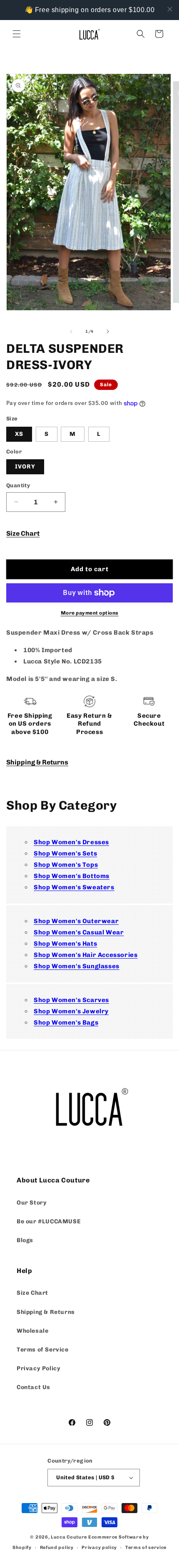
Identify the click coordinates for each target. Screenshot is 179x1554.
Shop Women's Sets (65, 853)
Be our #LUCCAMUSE (48, 1221)
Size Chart (23, 533)
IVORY (25, 466)
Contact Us (33, 1387)
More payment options (90, 613)
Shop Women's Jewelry (71, 1011)
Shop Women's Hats (65, 943)
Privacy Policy (38, 1368)
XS (19, 434)
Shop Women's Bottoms (71, 876)
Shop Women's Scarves (71, 1000)
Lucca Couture (69, 1537)
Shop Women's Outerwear (76, 921)
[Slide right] (108, 331)
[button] (16, 34)
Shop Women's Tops (66, 864)
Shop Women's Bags (66, 1022)
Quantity (18, 485)
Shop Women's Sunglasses (76, 966)
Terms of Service (43, 1349)
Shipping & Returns (37, 762)
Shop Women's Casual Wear (79, 932)
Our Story (32, 1202)
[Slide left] (71, 331)
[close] (169, 9)
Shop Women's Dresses (71, 842)
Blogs (25, 1240)
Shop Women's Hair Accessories (85, 955)
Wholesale (32, 1330)
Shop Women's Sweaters (74, 887)
